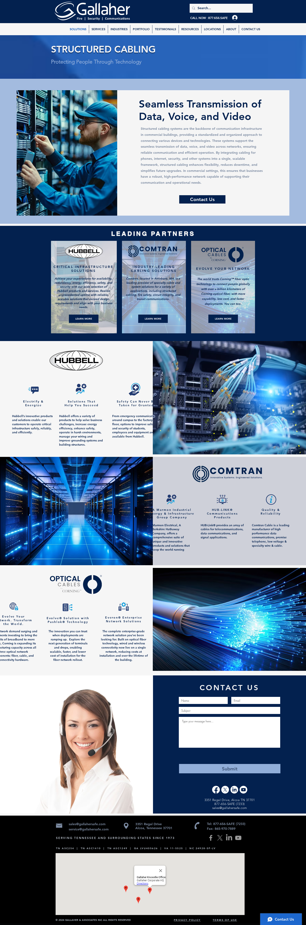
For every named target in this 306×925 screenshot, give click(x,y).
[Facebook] (216, 790)
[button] (190, 29)
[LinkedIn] (234, 790)
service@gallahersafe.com (89, 829)
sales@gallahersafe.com (229, 808)
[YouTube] (238, 838)
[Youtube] (243, 790)
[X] (225, 790)
